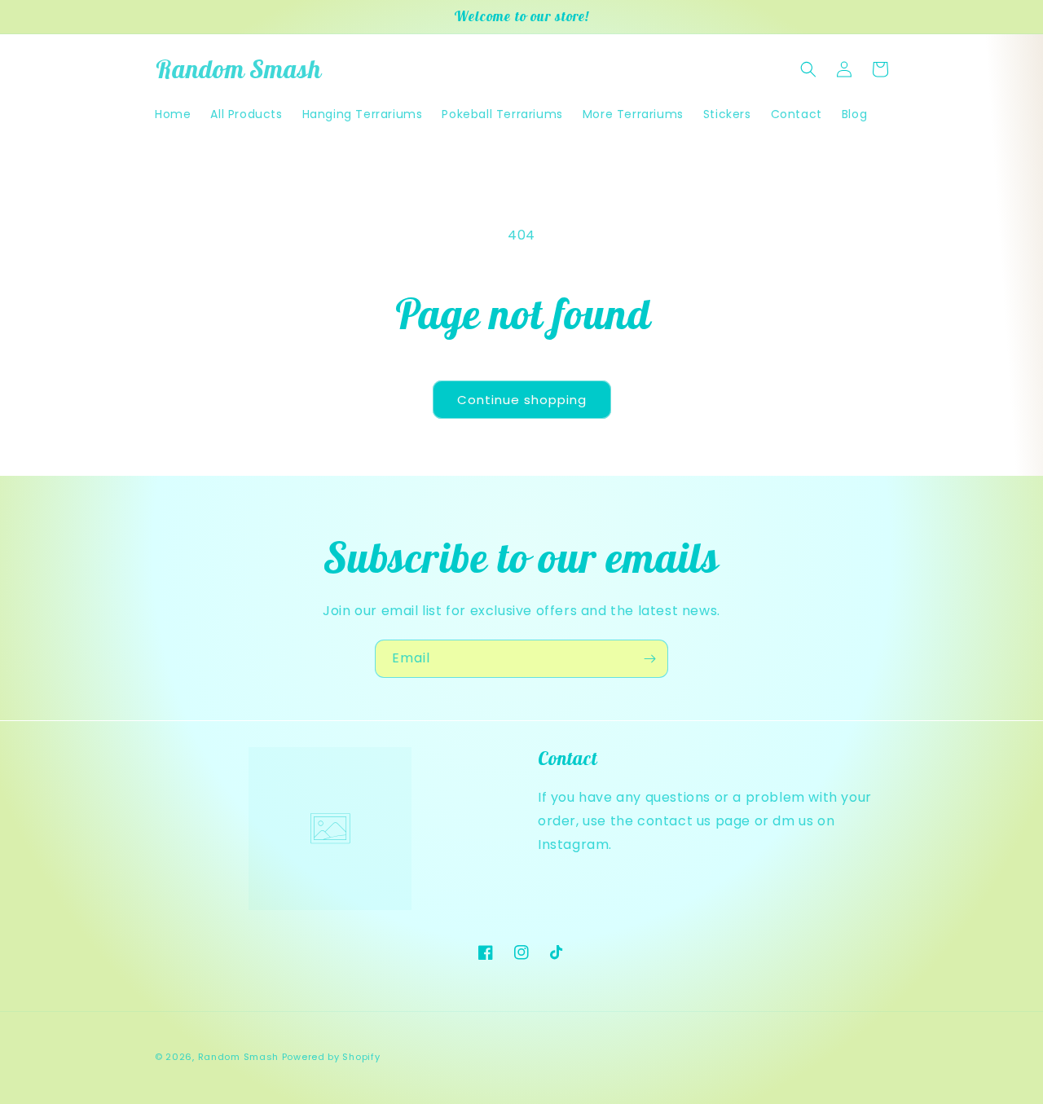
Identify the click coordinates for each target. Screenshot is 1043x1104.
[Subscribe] (649, 659)
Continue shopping (522, 399)
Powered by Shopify (331, 1056)
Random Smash (238, 1056)
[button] (808, 69)
